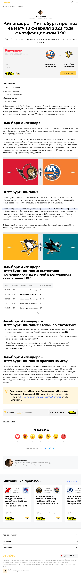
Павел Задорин (40, 16)
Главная (5, 6)
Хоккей (20, 6)
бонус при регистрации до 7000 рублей (41, 397)
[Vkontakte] (46, 448)
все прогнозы (71, 481)
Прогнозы (13, 6)
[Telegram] (53, 448)
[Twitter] (49, 448)
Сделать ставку (68, 73)
